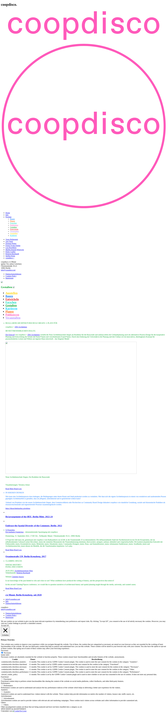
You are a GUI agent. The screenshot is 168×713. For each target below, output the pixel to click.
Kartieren (13, 235)
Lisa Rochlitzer (10, 248)
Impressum (9, 278)
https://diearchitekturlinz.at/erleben (17, 508)
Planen (12, 221)
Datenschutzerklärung (13, 274)
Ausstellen (14, 233)
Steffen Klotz (10, 256)
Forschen (13, 223)
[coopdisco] (84, 42)
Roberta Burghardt (12, 254)
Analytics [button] (4, 690)
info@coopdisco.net (8, 270)
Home (7, 213)
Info (6, 215)
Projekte (8, 217)
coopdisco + (9, 258)
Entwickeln (14, 229)
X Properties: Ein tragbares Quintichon (14, 531)
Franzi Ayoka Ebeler (12, 246)
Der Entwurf (10, 335)
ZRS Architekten (21, 327)
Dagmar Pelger (10, 244)
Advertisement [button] (6, 696)
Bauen (12, 219)
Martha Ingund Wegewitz (14, 250)
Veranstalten (14, 231)
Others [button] (3, 702)
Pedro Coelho (10, 252)
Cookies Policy (10, 276)
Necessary (7, 653)
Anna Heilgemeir (11, 239)
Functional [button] (5, 677)
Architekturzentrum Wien (24, 571)
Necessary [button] (4, 650)
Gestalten (13, 227)
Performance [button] (5, 683)
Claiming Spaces (18, 577)
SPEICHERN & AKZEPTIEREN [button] (13, 709)
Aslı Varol (9, 241)
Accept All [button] (5, 625)
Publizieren (14, 225)
